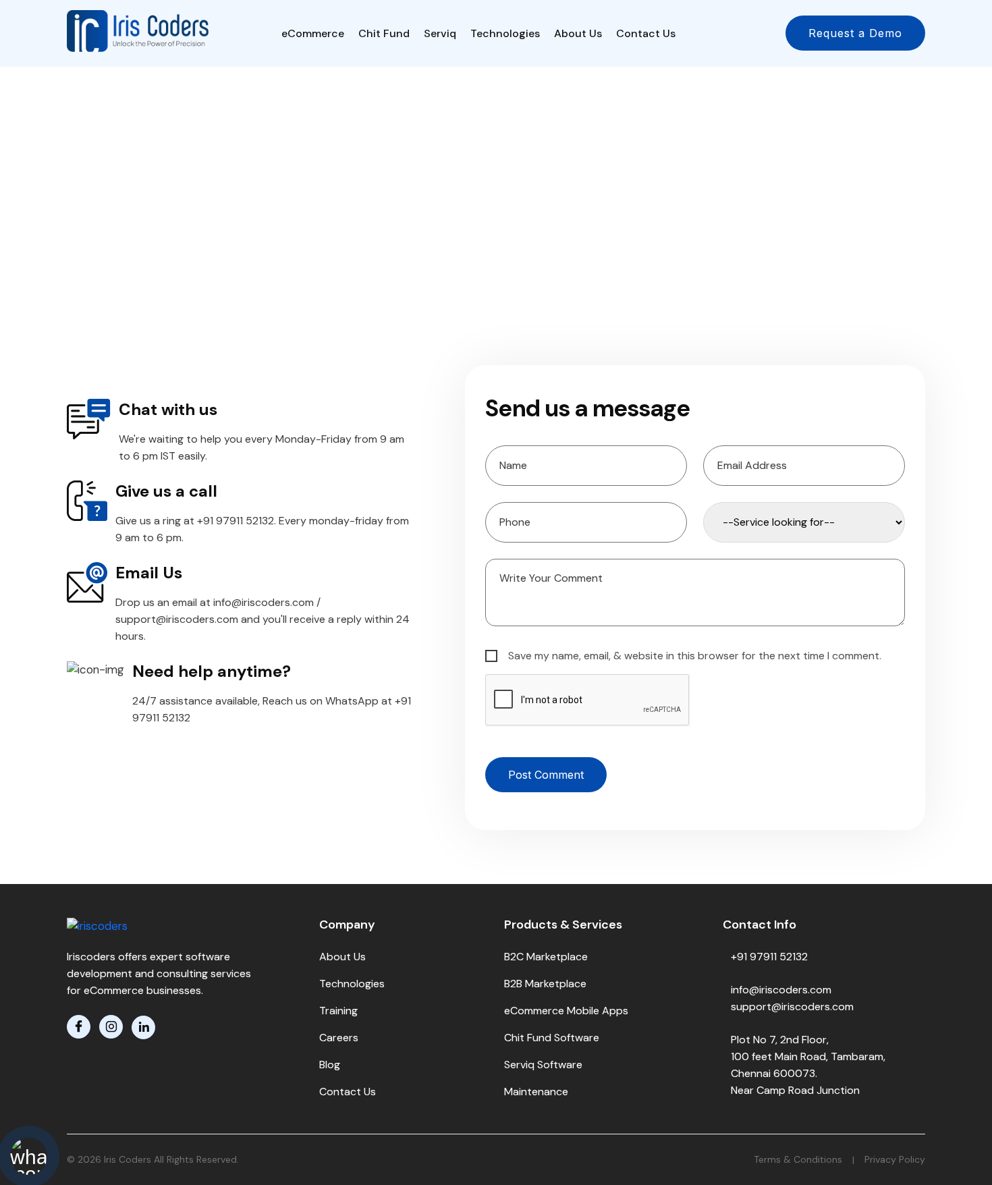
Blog (329, 1064)
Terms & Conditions (798, 1159)
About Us (578, 33)
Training (338, 1010)
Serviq (440, 33)
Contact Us (646, 33)
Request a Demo (855, 33)
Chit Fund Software (551, 1037)
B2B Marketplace (545, 983)
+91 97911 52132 (769, 956)
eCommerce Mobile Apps (566, 1010)
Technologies (505, 33)
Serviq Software (543, 1064)
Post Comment (546, 774)
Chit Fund (384, 33)
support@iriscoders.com (792, 1006)
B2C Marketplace (546, 956)
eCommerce (312, 33)
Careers (338, 1037)
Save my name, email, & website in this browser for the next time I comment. (693, 656)
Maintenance (536, 1091)
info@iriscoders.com (781, 990)
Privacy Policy (894, 1159)
